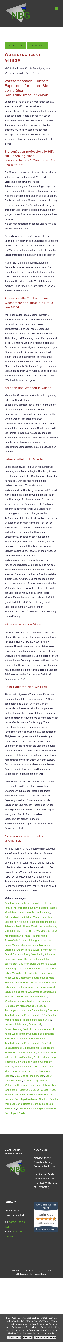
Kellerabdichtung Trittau (17, 935)
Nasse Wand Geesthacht (18, 977)
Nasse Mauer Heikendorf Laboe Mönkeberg (28, 945)
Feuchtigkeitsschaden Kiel (43, 921)
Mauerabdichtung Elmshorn (29, 1075)
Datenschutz (35, 1274)
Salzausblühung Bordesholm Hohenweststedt (29, 1029)
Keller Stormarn (24, 982)
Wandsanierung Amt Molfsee (20, 1001)
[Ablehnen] (59, 1328)
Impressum (24, 1274)
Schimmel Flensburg (16, 991)
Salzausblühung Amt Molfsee (35, 940)
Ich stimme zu (14, 1337)
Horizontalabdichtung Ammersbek (23, 1024)
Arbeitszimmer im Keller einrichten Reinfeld (28, 1043)
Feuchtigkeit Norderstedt (18, 1010)
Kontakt (44, 1274)
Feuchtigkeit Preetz (15, 1113)
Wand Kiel (22, 931)
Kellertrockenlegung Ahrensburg (31, 907)
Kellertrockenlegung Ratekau (33, 1089)
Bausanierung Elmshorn (45, 1010)
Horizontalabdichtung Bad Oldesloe (36, 1108)
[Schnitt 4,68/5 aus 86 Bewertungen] (46, 1203)
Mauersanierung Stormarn (33, 963)
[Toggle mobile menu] (56, 8)
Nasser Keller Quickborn (33, 1005)
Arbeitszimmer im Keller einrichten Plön (26, 1015)
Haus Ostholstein (38, 996)
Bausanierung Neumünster (37, 1019)
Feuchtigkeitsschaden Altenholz (32, 1099)
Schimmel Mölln (13, 926)
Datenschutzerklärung (45, 1337)
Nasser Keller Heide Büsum (30, 1038)
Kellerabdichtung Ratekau (18, 917)
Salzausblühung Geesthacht (28, 954)
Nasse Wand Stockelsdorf (43, 931)
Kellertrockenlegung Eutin (38, 973)
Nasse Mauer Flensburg (37, 912)
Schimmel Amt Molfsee (17, 949)
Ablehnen (27, 1337)
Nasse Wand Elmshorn (17, 1033)
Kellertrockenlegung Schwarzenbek (37, 987)
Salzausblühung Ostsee (17, 1047)
